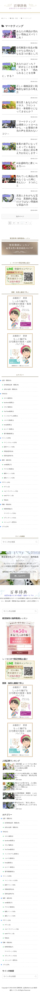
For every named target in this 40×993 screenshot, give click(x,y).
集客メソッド (9, 473)
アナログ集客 (8, 469)
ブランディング (9, 518)
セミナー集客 (8, 429)
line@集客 (7, 424)
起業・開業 (6, 380)
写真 (6, 500)
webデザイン (8, 495)
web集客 (7, 464)
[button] (36, 542)
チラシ (6, 486)
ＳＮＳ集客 (8, 398)
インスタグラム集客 (10, 416)
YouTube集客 (8, 411)
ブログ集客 (8, 407)
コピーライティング (10, 491)
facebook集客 (8, 402)
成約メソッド (9, 478)
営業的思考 (8, 451)
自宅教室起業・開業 (11, 385)
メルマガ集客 (8, 420)
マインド (6, 438)
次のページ (20, 216)
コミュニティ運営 (10, 522)
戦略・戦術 (6, 504)
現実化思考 (8, 455)
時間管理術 (8, 509)
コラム (5, 526)
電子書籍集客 (8, 433)
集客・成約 (6, 460)
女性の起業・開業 (10, 389)
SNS (4, 393)
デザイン (5, 482)
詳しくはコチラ (20, 576)
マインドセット (10, 442)
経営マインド (9, 447)
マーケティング (9, 513)
